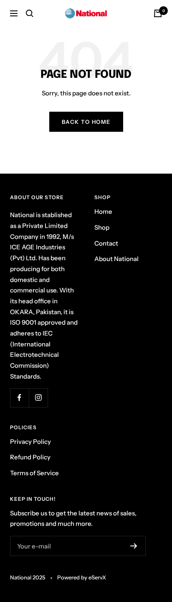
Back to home (86, 121)
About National (116, 259)
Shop (101, 227)
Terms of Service (34, 473)
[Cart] (158, 13)
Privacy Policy (30, 442)
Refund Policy (30, 457)
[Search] (29, 13)
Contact (106, 243)
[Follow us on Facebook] (19, 397)
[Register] (133, 546)
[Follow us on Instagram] (38, 397)
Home (103, 211)
